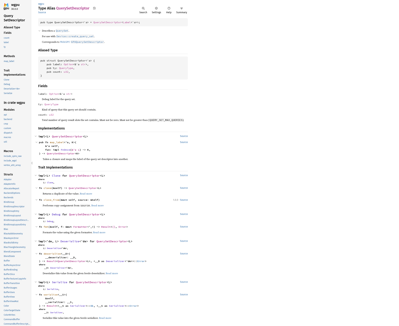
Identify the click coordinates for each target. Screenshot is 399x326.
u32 (66, 71)
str (83, 64)
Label (127, 22)
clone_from (51, 199)
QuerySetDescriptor (107, 22)
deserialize (52, 253)
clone (47, 188)
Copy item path (94, 8)
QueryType (66, 68)
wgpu (15, 5)
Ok (92, 305)
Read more (86, 193)
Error (122, 226)
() (113, 226)
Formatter (80, 226)
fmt (46, 226)
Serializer (78, 305)
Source (42, 12)
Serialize (59, 282)
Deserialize (69, 241)
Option (68, 64)
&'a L (75, 149)
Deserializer (115, 261)
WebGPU (82, 42)
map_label (57, 142)
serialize (51, 294)
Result (106, 226)
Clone (56, 175)
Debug (56, 214)
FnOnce (65, 149)
